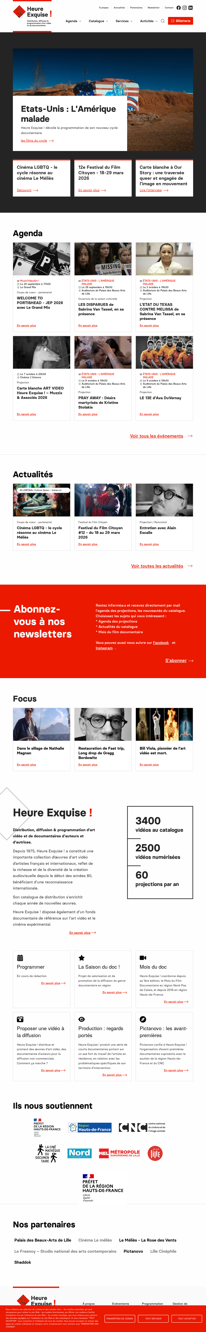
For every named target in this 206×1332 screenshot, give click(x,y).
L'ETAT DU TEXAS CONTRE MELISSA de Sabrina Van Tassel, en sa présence (162, 311)
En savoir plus (88, 190)
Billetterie (183, 21)
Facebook (178, 7)
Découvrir (24, 190)
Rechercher (71, 32)
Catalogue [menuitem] (96, 21)
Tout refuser (153, 1318)
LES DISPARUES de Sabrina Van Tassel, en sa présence (101, 309)
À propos (103, 7)
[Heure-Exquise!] (32, 16)
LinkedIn (190, 7)
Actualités (119, 7)
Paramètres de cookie (119, 1318)
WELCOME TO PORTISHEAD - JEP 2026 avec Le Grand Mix (40, 303)
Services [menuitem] (122, 21)
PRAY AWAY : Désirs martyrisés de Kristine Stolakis (98, 402)
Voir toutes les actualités (157, 566)
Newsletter (153, 7)
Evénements (120, 1304)
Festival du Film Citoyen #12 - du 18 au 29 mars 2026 (100, 533)
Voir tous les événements (156, 436)
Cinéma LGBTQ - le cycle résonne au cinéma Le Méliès (39, 533)
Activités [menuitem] (147, 21)
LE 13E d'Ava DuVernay (160, 397)
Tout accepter (187, 1318)
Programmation (152, 1304)
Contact (169, 7)
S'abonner (176, 660)
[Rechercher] (163, 25)
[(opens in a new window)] (48, 1153)
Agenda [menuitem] (71, 21)
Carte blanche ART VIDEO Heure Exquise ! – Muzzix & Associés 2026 (40, 393)
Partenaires (136, 7)
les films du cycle (34, 140)
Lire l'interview (151, 190)
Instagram (184, 7)
